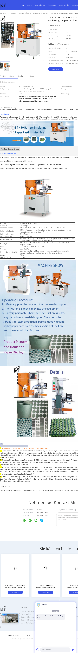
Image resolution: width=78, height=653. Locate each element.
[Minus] (73, 605)
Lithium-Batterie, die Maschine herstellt (33, 623)
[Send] (73, 649)
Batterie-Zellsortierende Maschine (32, 617)
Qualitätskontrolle (63, 5)
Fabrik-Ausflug (51, 5)
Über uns (42, 5)
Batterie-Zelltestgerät (28, 620)
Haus (22, 5)
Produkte (29, 5)
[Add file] (37, 649)
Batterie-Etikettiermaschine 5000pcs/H (11, 490)
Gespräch (55, 69)
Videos (35, 5)
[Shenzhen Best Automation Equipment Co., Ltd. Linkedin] (1, 627)
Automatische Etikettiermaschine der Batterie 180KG (39, 490)
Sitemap (28, 635)
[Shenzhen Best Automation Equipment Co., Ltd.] (25, 521)
